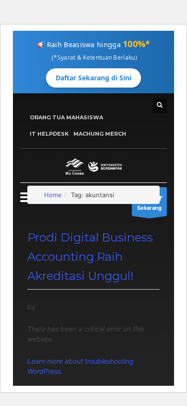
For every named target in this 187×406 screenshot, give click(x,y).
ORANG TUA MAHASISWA (66, 117)
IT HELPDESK (49, 133)
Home (53, 195)
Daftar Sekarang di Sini (93, 77)
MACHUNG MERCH (99, 133)
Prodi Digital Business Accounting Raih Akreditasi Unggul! (90, 256)
